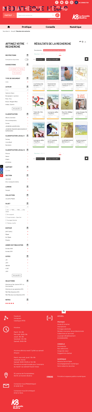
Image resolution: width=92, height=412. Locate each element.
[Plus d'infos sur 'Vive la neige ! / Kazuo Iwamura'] (81, 73)
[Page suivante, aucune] (63, 54)
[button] (27, 27)
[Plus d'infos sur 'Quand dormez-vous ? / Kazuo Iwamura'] (53, 73)
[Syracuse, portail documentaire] (35, 8)
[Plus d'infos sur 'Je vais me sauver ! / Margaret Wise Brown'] (81, 129)
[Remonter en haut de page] (64, 311)
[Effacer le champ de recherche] (53, 15)
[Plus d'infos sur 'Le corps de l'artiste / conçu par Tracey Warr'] (67, 73)
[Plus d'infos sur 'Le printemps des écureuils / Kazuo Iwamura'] (39, 73)
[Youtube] (66, 2)
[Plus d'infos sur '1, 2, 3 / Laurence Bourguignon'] (53, 129)
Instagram (17, 318)
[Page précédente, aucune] (56, 54)
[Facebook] (56, 2)
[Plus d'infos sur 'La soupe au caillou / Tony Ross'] (53, 101)
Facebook (17, 316)
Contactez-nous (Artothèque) (24, 391)
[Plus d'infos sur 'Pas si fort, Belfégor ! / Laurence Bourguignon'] (67, 101)
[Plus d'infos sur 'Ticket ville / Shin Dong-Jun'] (39, 101)
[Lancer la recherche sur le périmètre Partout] (57, 15)
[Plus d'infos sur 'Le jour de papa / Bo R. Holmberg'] (81, 101)
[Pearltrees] (61, 2)
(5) (16, 108)
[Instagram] (71, 2)
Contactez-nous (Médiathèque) (25, 384)
